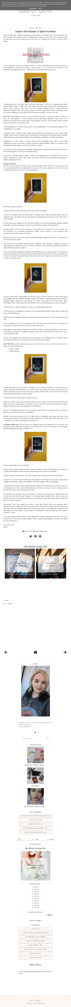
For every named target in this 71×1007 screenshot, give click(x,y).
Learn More (33, 8)
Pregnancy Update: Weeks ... (35, 765)
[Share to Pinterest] (40, 536)
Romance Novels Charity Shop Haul (20, 574)
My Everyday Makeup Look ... (35, 806)
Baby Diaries (35, 953)
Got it (41, 8)
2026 (35, 887)
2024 (35, 891)
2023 (35, 893)
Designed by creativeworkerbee (35, 1003)
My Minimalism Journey (33, 828)
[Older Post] (65, 652)
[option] (19, 569)
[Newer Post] (6, 652)
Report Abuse (35, 964)
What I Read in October (51, 574)
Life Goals (35, 786)
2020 (35, 900)
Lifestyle (33, 820)
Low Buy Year (34, 824)
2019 (35, 903)
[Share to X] (31, 536)
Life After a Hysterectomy (35, 949)
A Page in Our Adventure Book (33, 816)
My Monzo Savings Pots (35, 848)
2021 (35, 898)
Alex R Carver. (8, 37)
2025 (35, 889)
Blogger (39, 920)
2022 (35, 896)
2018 (35, 905)
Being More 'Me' (36, 945)
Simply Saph (35, 11)
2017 (35, 907)
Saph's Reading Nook (41, 531)
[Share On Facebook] (35, 536)
